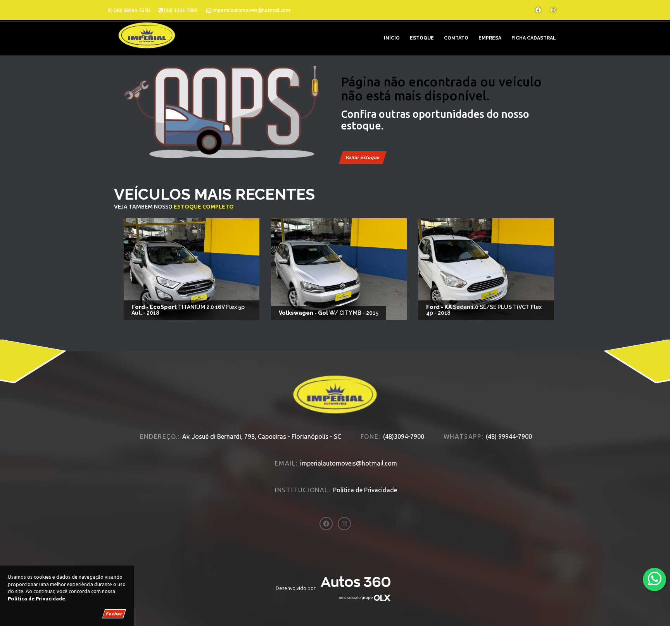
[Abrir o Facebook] (538, 10)
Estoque (422, 38)
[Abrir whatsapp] (654, 579)
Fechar (114, 613)
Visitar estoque (363, 157)
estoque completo (204, 206)
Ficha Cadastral (533, 38)
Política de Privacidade (365, 489)
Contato (456, 38)
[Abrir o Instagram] (554, 10)
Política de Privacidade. (37, 598)
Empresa (489, 38)
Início (392, 38)
